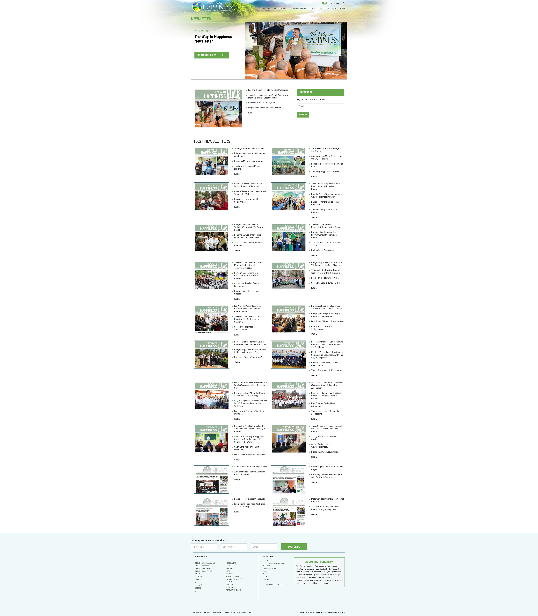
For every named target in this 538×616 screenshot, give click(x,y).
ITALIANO (229, 585)
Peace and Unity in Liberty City (261, 103)
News (342, 8)
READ (250, 113)
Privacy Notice (305, 612)
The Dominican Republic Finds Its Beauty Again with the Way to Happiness (325, 186)
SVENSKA (229, 574)
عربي (197, 590)
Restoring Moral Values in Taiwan (249, 161)
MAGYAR (229, 568)
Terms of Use (317, 612)
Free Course (324, 8)
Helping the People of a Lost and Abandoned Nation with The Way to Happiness (249, 429)
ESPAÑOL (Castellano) (234, 579)
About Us (266, 8)
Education (266, 582)
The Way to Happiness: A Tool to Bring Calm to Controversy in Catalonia (248, 319)
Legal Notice (340, 612)
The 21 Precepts (279, 8)
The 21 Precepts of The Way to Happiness (274, 565)
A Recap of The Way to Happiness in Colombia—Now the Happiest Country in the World (250, 439)
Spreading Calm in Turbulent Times (326, 283)
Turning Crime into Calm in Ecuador (249, 148)
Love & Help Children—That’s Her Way (327, 321)
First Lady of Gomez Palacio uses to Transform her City (250, 385)
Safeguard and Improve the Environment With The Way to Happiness (324, 235)
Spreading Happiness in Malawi (325, 171)
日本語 (197, 583)
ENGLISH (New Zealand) (203, 568)
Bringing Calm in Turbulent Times (326, 452)
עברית (197, 580)
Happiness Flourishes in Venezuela (249, 499)
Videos (312, 8)
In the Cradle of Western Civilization (249, 455)
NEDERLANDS (231, 563)
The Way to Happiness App (272, 585)
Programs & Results (298, 8)
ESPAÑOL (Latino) (232, 577)
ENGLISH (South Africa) (203, 571)
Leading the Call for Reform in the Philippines (268, 90)
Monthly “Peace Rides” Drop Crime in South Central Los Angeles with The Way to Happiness (327, 355)
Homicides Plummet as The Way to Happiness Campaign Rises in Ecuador (326, 396)
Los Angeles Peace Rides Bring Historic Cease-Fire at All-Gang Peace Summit (247, 309)
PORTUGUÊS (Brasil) (233, 590)
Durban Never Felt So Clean (323, 250)
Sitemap (266, 579)
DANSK (197, 574)
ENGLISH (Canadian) (202, 566)
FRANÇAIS (198, 577)
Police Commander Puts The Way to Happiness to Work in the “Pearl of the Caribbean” (327, 344)
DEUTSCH (229, 566)
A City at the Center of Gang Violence (250, 467)
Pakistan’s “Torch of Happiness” (248, 357)
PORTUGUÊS (230, 587)
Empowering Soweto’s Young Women (264, 108)
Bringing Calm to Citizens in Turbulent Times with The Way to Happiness (248, 227)
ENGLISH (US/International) (205, 563)
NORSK (228, 571)
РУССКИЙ (198, 585)
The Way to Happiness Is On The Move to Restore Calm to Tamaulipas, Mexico (248, 265)
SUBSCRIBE (294, 546)
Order (334, 8)
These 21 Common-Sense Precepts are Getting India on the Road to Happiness (327, 429)
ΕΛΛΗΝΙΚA (229, 582)
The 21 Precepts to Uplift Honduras (326, 370)
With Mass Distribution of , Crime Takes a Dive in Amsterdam (327, 385)
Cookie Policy (329, 612)
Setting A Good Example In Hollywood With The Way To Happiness (246, 276)
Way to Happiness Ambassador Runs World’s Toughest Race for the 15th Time (250, 403)
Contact (265, 576)
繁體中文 (198, 588)
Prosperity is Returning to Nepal (325, 278)
